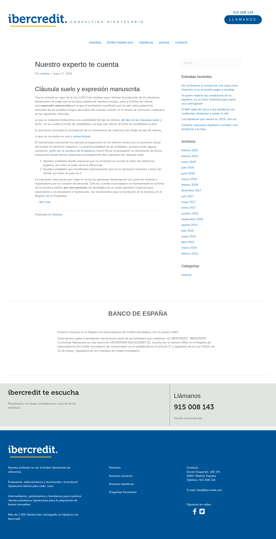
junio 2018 (188, 173)
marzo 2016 (189, 247)
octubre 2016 (189, 213)
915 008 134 (207, 479)
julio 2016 (187, 230)
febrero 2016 (189, 253)
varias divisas (81, 136)
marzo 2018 (189, 179)
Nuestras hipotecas (121, 484)
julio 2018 (187, 167)
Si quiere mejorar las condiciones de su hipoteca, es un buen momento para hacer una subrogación (208, 99)
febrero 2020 (189, 150)
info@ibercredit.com (209, 490)
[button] (243, 19)
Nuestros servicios (121, 475)
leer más (45, 201)
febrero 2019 (189, 156)
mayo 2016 (188, 236)
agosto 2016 (189, 224)
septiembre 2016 (192, 219)
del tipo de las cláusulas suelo (140, 119)
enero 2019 (188, 161)
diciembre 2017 (191, 190)
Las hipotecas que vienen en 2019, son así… (210, 119)
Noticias (57, 214)
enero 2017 (188, 207)
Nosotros (115, 467)
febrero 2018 (189, 184)
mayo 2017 (188, 201)
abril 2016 (187, 242)
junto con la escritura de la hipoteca (72, 150)
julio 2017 (187, 196)
